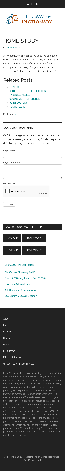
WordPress (28, 460)
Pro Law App (34, 237)
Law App (12, 237)
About (6, 319)
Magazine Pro (30, 457)
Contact (7, 331)
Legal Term (9, 150)
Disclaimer (8, 338)
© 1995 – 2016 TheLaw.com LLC (18, 364)
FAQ (5, 325)
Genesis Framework (50, 457)
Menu (34, 3)
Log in (39, 460)
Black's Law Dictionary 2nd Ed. (19, 272)
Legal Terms (9, 351)
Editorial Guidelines (12, 357)
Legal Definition (11, 162)
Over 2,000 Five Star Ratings (19, 264)
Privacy (6, 344)
